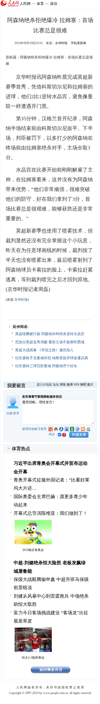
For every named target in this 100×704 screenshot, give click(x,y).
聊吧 (83, 384)
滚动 (53, 4)
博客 (63, 384)
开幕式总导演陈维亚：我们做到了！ (50, 513)
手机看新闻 (78, 43)
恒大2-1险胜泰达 (33, 657)
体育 (40, 4)
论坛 (56, 384)
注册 (9, 413)
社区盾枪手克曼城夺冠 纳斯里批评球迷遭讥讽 (51, 358)
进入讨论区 (44, 384)
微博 (70, 384)
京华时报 (61, 43)
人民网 (25, 4)
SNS (76, 384)
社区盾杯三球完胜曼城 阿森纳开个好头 (46, 366)
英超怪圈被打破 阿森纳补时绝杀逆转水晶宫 (49, 334)
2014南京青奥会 (33, 550)
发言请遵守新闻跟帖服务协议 (42, 396)
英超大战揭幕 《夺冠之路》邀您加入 (44, 350)
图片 (90, 384)
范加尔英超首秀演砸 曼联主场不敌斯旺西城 (49, 342)
